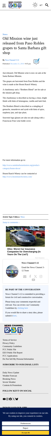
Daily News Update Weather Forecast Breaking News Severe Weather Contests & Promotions (12, 378)
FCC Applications (10, 356)
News (23, 217)
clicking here (22, 308)
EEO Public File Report (12, 353)
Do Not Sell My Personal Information (18, 359)
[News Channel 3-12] (18, 5)
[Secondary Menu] (6, 5)
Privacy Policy (9, 343)
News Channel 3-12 (12, 60)
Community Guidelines (12, 346)
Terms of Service (10, 340)
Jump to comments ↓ (11, 222)
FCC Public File (9, 349)
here (14, 316)
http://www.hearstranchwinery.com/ (17, 177)
